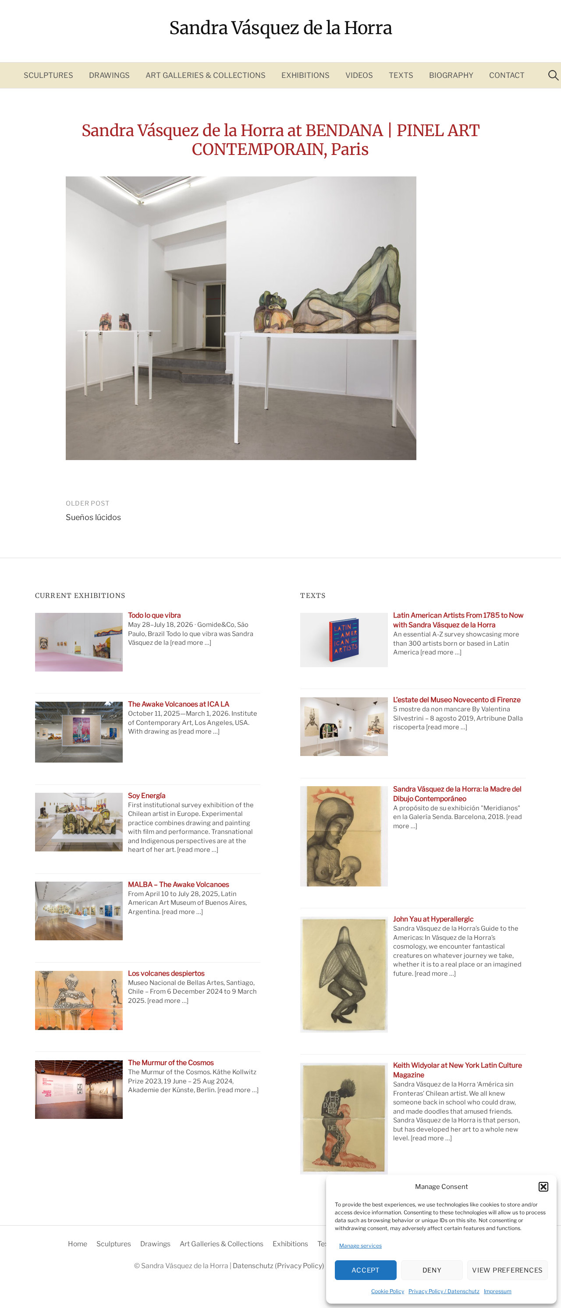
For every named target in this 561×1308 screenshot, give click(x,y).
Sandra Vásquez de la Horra (280, 28)
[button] (543, 1186)
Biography (451, 75)
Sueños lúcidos (93, 517)
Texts (401, 75)
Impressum (497, 1291)
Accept (366, 1270)
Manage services (360, 1245)
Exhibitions (305, 75)
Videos (359, 75)
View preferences (507, 1270)
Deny (432, 1270)
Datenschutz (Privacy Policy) (279, 1266)
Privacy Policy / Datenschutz (443, 1291)
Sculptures (48, 75)
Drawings (109, 75)
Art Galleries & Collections (206, 75)
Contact (507, 75)
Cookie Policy (387, 1291)
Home (77, 1244)
